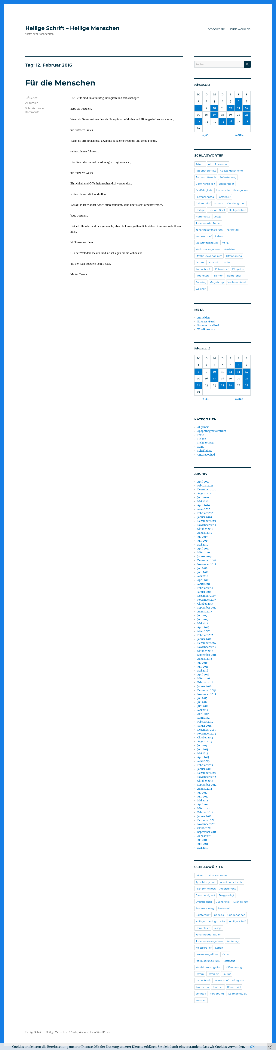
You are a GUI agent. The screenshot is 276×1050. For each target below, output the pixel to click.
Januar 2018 (204, 592)
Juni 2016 (203, 666)
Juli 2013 (202, 745)
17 (214, 114)
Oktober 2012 (205, 780)
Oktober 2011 (205, 828)
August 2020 (204, 493)
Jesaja (218, 216)
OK (252, 1047)
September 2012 (206, 784)
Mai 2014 (202, 710)
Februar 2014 (205, 721)
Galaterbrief (203, 203)
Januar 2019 (204, 556)
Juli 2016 (202, 662)
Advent (200, 164)
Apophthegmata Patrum (211, 431)
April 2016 (203, 674)
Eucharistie (223, 190)
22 (198, 121)
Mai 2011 (202, 847)
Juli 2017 (202, 615)
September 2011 (206, 832)
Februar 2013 (205, 765)
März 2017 (203, 631)
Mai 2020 (202, 501)
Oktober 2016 (205, 651)
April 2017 (203, 627)
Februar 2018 (205, 588)
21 (246, 114)
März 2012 (203, 808)
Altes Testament (218, 164)
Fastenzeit (224, 196)
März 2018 (203, 584)
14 (246, 108)
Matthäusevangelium (209, 255)
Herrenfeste (203, 216)
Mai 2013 (202, 753)
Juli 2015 (202, 698)
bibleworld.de (240, 29)
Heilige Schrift (237, 209)
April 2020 (203, 505)
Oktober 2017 (205, 603)
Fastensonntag (205, 196)
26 (230, 121)
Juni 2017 (202, 619)
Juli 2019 (202, 536)
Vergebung (217, 282)
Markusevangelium (208, 249)
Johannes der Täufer (208, 223)
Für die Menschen (60, 82)
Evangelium (241, 190)
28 (246, 121)
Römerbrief (234, 275)
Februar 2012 (205, 812)
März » (239, 135)
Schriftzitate (204, 450)
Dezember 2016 (206, 643)
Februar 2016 (205, 682)
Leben (219, 236)
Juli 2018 (202, 568)
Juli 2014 (202, 702)
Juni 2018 (202, 572)
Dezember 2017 (206, 595)
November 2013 (206, 733)
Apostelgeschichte (231, 170)
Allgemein (31, 102)
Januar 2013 (204, 769)
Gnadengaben (236, 203)
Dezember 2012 (206, 773)
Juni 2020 (203, 497)
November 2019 (206, 525)
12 (230, 108)
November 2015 (206, 694)
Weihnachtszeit (237, 282)
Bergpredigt (226, 183)
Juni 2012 (202, 796)
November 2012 (206, 777)
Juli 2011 (202, 840)
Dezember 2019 (206, 521)
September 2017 (206, 607)
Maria (225, 242)
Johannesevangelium (209, 229)
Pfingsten (238, 269)
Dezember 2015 (206, 690)
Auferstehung (227, 177)
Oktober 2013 (205, 737)
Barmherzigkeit (205, 183)
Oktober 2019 (205, 529)
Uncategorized (206, 454)
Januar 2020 (204, 517)
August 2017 (204, 611)
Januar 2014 (204, 725)
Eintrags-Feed (206, 321)
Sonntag (201, 282)
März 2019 (203, 552)
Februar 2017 (205, 635)
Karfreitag (232, 229)
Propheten (202, 275)
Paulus (226, 262)
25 (222, 121)
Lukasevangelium (207, 242)
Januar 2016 (204, 686)
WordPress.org (206, 329)
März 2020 (203, 509)
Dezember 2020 (206, 489)
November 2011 (206, 824)
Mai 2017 (202, 623)
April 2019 (203, 548)
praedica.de (216, 29)
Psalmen (218, 275)
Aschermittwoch (206, 177)
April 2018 (203, 580)
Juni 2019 (203, 540)
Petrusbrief (221, 269)
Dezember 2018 (206, 560)
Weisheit (201, 288)
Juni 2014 (202, 706)
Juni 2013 (202, 749)
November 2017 (206, 599)
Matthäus (229, 249)
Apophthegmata (206, 170)
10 (214, 108)
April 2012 (203, 804)
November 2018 (206, 564)
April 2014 (203, 714)
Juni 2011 (202, 843)
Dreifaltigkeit (204, 190)
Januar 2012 (204, 816)
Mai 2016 (202, 670)
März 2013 (203, 761)
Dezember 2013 (206, 729)
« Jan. (205, 135)
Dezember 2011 (206, 820)
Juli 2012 (202, 792)
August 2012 (204, 788)
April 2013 (203, 757)
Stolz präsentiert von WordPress (90, 1032)
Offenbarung (234, 255)
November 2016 (206, 647)
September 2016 (207, 655)
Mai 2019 (202, 544)
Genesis (219, 203)
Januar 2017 (204, 639)
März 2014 (203, 717)
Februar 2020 (205, 513)
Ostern (200, 262)
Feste (200, 435)
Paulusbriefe (203, 269)
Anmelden (203, 317)
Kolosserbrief (203, 236)
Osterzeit (213, 262)
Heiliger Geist (216, 209)
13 (238, 108)
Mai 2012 (202, 800)
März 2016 (203, 678)
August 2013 (204, 741)
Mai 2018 (202, 576)
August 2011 (204, 836)
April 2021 (203, 481)
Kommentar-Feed (208, 325)
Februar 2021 (205, 485)
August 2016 (204, 658)
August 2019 (204, 532)
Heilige (200, 209)
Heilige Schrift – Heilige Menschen (72, 28)
